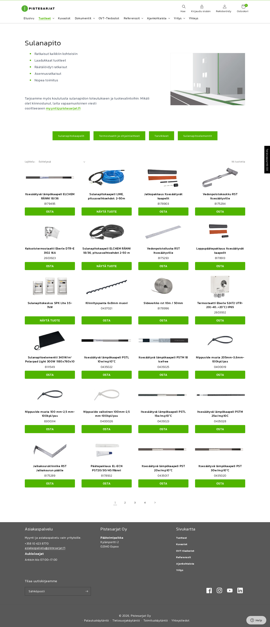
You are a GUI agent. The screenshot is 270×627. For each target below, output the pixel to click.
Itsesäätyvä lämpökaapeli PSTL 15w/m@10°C (163, 413)
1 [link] (115, 502)
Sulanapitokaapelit (71, 136)
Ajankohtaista (185, 564)
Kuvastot (181, 544)
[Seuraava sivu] (155, 502)
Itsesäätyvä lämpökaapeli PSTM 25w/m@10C (220, 413)
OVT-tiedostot (185, 551)
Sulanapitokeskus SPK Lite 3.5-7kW (50, 305)
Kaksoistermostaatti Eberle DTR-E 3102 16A (50, 250)
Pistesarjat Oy (141, 615)
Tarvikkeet (161, 136)
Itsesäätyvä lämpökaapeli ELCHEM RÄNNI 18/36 (50, 196)
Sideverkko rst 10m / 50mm (163, 303)
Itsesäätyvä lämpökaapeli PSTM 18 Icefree (163, 359)
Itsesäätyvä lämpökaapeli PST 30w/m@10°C (220, 468)
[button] (182, 9)
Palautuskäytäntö (96, 620)
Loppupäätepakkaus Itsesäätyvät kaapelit (220, 250)
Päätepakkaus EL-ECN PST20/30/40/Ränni (107, 468)
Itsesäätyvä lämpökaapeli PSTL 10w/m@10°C (106, 359)
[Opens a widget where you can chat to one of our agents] (256, 620)
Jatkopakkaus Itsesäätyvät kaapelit (163, 196)
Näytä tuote (107, 211)
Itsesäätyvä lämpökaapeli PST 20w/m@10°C (163, 468)
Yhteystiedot (180, 620)
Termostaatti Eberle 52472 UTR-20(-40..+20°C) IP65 (220, 305)
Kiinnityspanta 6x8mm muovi (107, 303)
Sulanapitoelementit (197, 136)
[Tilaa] (87, 591)
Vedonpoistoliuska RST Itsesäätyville (163, 250)
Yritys (179, 570)
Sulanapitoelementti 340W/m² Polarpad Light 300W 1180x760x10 (50, 359)
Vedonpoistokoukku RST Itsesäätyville (220, 196)
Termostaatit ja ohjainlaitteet (119, 136)
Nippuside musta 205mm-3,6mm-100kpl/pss (220, 359)
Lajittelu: (30, 161)
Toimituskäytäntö (155, 620)
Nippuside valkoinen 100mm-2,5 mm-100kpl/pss (106, 413)
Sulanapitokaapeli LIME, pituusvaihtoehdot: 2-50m (106, 196)
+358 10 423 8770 (37, 543)
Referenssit (183, 557)
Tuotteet (181, 538)
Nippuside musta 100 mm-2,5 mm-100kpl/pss (50, 413)
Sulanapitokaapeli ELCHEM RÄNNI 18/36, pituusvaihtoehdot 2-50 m (106, 250)
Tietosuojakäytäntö (126, 620)
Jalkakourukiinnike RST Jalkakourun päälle (49, 468)
